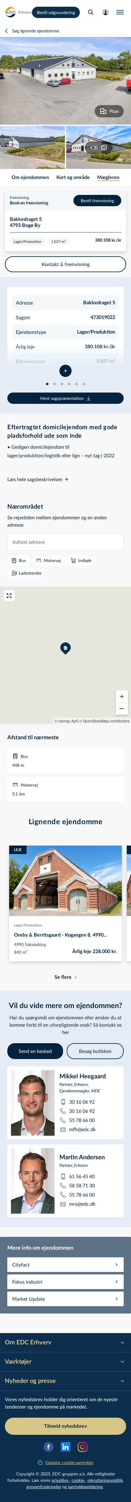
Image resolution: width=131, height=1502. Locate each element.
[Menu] (120, 12)
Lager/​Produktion (28, 925)
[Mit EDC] (105, 12)
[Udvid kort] (9, 595)
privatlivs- (60, 1480)
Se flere (63, 977)
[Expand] (65, 371)
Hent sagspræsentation (62, 398)
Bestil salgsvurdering (56, 12)
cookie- (78, 1480)
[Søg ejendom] (91, 12)
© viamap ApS (66, 720)
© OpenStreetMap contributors (104, 720)
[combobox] (65, 541)
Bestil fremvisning (97, 200)
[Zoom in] (122, 696)
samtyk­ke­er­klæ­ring (85, 1486)
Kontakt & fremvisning (66, 264)
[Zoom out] (122, 709)
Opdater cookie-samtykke (69, 1462)
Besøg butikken (95, 1051)
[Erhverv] (18, 12)
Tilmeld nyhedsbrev (65, 1426)
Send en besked (35, 1051)
